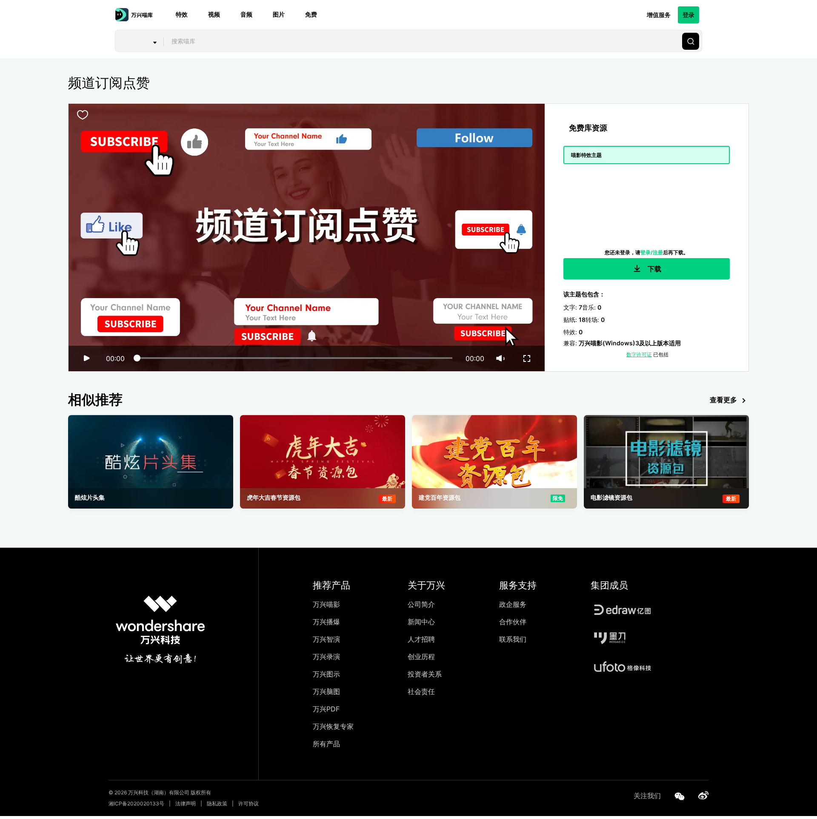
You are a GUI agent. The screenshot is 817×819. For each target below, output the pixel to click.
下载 (653, 268)
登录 (688, 14)
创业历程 (421, 656)
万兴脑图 (326, 691)
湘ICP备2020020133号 (136, 803)
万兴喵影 (326, 604)
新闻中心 (421, 621)
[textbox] (422, 41)
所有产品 (326, 743)
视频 (214, 14)
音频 (246, 14)
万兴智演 (326, 639)
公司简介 (421, 604)
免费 (311, 14)
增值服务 (659, 14)
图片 (279, 14)
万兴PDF (326, 709)
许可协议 (248, 803)
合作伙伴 (512, 621)
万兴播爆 (326, 621)
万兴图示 (326, 674)
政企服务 (512, 604)
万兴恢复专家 (333, 726)
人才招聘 (421, 639)
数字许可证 (639, 354)
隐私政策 (217, 803)
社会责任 (421, 691)
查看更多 (723, 399)
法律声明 (185, 803)
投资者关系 (425, 674)
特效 (182, 14)
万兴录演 (326, 656)
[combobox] (422, 41)
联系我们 (512, 639)
